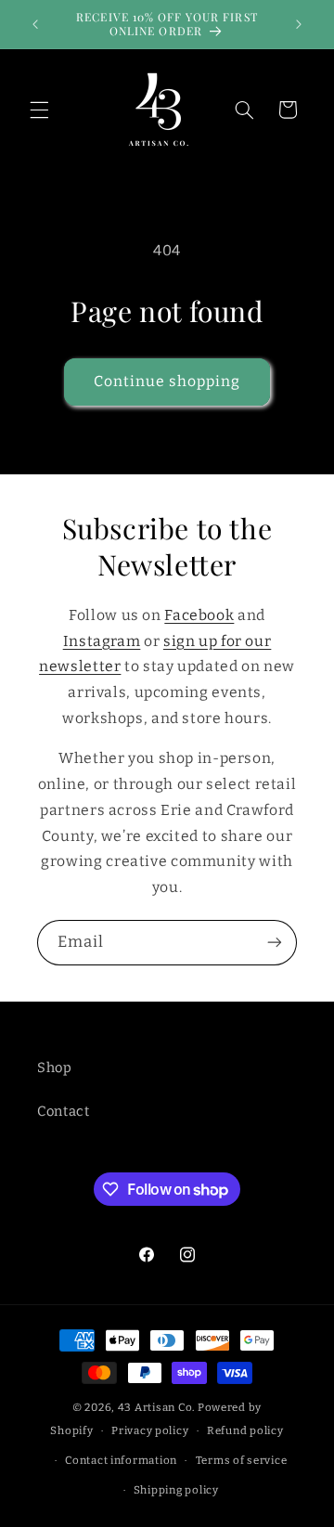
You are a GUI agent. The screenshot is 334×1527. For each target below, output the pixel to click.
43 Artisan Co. (156, 1407)
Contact (63, 1111)
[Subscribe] (274, 942)
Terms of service (242, 1460)
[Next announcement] (298, 24)
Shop (54, 1067)
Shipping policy (176, 1489)
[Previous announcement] (35, 24)
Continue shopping (167, 381)
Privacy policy (149, 1430)
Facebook (199, 615)
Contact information (121, 1460)
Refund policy (245, 1430)
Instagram (102, 641)
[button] (39, 109)
